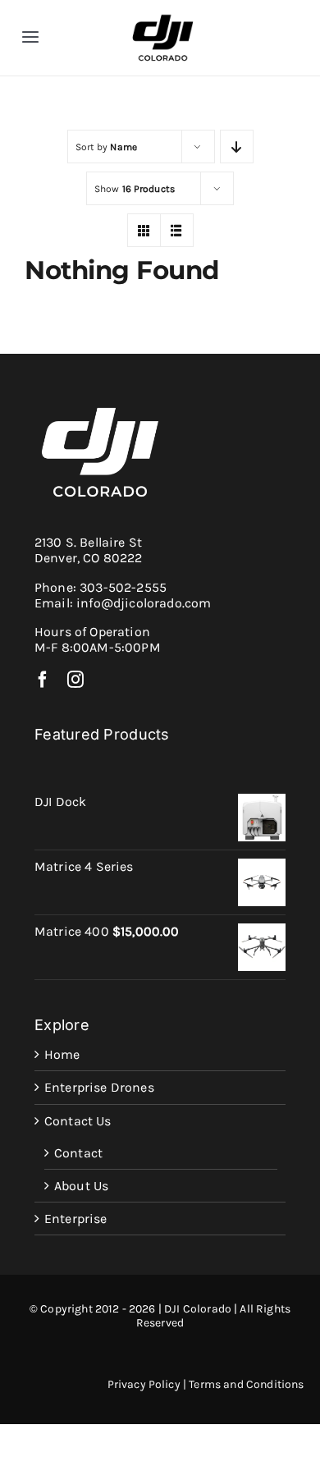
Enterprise (75, 1218)
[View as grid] (144, 230)
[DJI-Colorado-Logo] (163, 18)
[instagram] (75, 679)
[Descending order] (237, 147)
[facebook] (42, 679)
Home (62, 1054)
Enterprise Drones (99, 1087)
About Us (81, 1185)
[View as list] (177, 230)
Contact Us (78, 1121)
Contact (78, 1153)
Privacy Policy (144, 1384)
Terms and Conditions (246, 1384)
